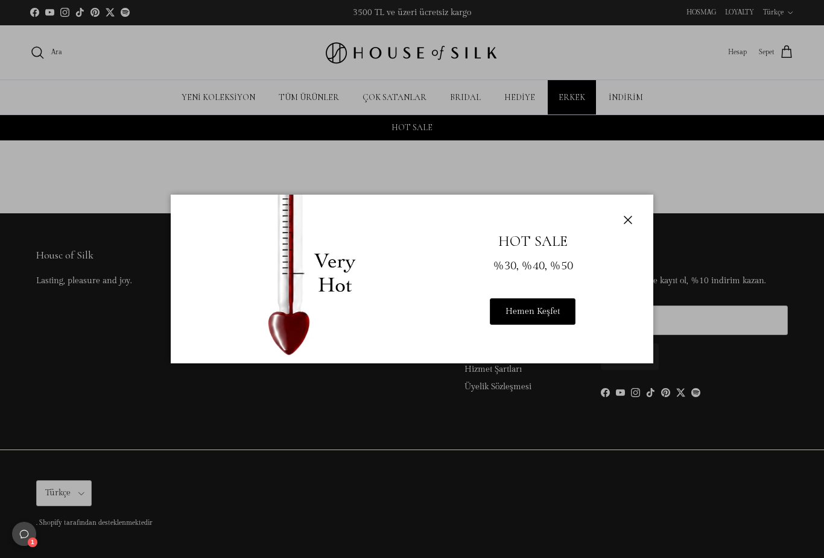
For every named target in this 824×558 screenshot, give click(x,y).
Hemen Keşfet (532, 311)
